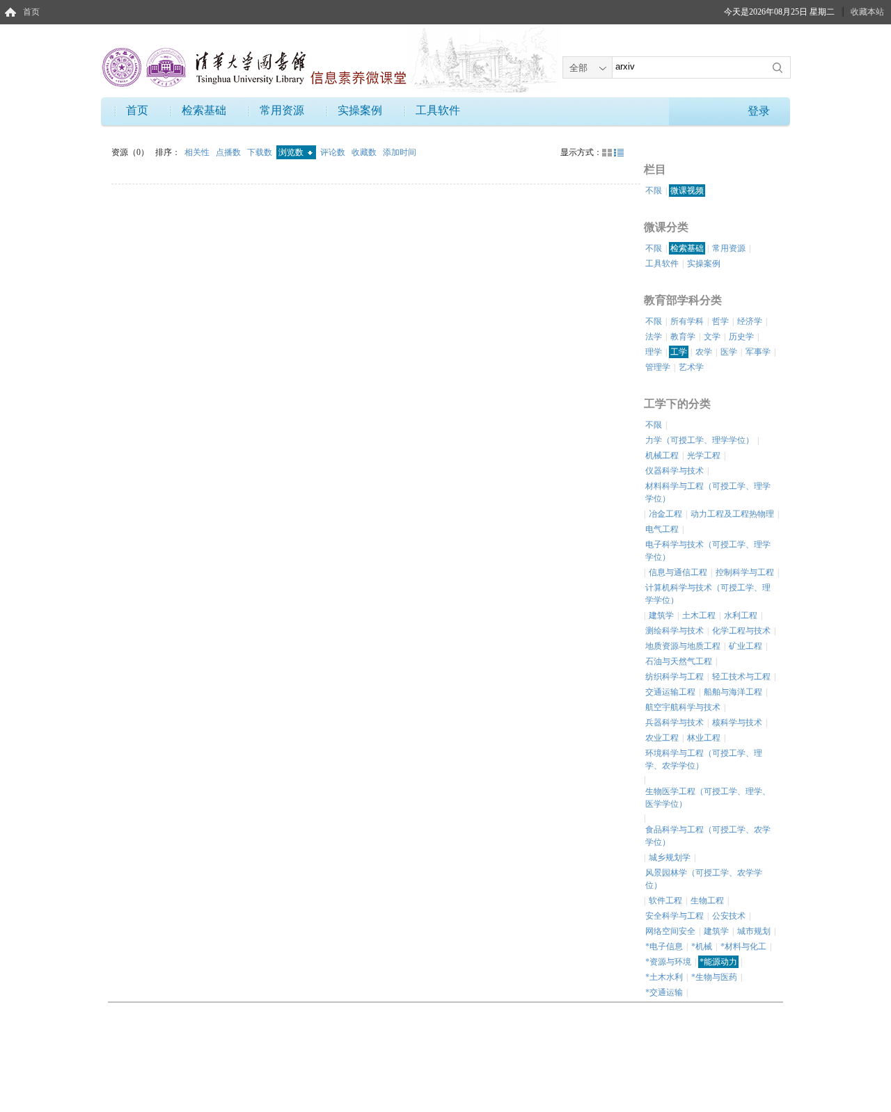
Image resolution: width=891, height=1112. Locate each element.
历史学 (741, 336)
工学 (678, 352)
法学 (653, 336)
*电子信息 (664, 946)
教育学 (682, 336)
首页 (31, 12)
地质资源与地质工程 (682, 646)
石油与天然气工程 (678, 661)
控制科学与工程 (745, 572)
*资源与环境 (668, 962)
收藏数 (365, 152)
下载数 (260, 152)
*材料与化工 (743, 946)
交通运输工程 (670, 692)
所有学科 (687, 321)
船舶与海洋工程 (733, 692)
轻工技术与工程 (741, 677)
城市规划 (754, 931)
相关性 (198, 152)
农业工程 (662, 738)
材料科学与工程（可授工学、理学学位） (708, 492)
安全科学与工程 (674, 916)
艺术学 (691, 367)
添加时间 (399, 152)
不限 (653, 190)
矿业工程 (745, 646)
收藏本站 (867, 12)
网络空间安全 (670, 931)
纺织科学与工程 (674, 677)
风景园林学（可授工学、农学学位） (703, 879)
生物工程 (707, 900)
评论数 (333, 152)
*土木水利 (664, 977)
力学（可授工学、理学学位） (699, 440)
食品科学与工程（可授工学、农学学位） (708, 836)
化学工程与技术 (741, 631)
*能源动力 (718, 962)
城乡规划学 (670, 857)
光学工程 (703, 455)
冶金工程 (665, 514)
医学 (728, 352)
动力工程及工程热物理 (732, 514)
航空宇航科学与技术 (682, 707)
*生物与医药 (714, 977)
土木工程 (699, 615)
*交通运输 (664, 992)
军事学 (758, 352)
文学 (712, 336)
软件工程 (665, 900)
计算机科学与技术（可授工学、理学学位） (708, 594)
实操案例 (360, 110)
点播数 (229, 152)
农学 (703, 352)
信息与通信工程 (678, 572)
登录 (759, 111)
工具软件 (438, 110)
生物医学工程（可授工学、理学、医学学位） (708, 798)
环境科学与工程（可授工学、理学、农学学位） (703, 759)
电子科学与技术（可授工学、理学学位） (708, 551)
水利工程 (740, 615)
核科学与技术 (737, 722)
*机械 (701, 946)
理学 (653, 352)
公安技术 (729, 916)
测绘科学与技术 (674, 631)
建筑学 (661, 615)
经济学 (749, 321)
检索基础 (204, 110)
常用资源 (282, 110)
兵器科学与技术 (674, 722)
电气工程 (662, 529)
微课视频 (687, 190)
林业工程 (703, 738)
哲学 (720, 321)
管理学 (657, 367)
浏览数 (292, 152)
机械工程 (662, 455)
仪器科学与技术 (674, 471)
